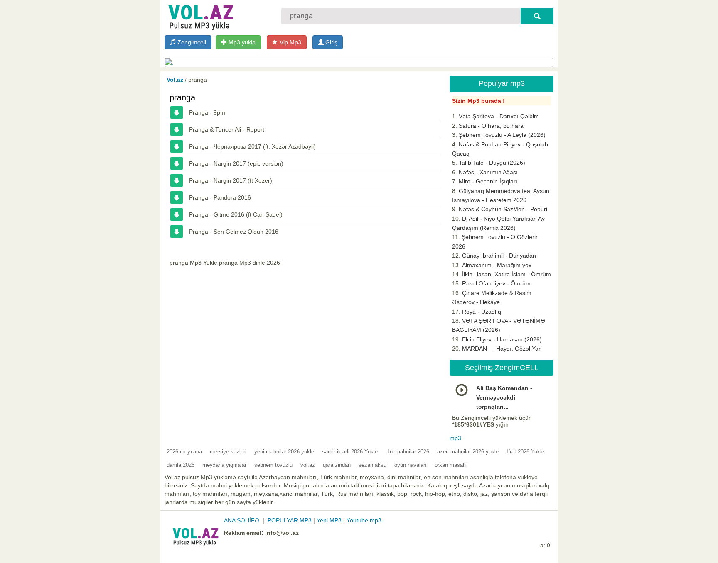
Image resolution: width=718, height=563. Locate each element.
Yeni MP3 (329, 520)
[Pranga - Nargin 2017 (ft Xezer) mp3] (176, 180)
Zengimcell (191, 42)
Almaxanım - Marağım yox (496, 265)
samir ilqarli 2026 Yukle (350, 451)
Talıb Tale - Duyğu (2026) (492, 162)
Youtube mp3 (364, 520)
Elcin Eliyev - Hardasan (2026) (502, 339)
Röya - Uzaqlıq (481, 311)
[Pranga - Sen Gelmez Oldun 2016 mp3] (176, 231)
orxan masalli (451, 465)
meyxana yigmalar (224, 465)
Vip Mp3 (289, 42)
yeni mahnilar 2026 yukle (284, 451)
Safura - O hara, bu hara (491, 125)
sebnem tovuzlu (273, 465)
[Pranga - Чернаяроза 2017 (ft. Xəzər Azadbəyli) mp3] (176, 146)
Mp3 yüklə (241, 42)
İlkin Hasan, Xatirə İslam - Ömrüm (506, 274)
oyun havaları (410, 465)
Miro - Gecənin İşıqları (488, 181)
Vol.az (175, 79)
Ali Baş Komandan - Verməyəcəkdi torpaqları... (504, 397)
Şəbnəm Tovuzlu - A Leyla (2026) (502, 135)
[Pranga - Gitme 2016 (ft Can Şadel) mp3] (176, 214)
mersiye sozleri (228, 451)
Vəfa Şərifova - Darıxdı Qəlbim (499, 116)
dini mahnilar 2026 (407, 451)
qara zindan (337, 465)
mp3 (455, 438)
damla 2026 (180, 465)
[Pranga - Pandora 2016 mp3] (176, 197)
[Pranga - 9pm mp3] (176, 112)
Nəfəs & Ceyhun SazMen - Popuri (503, 209)
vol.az (307, 465)
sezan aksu (372, 465)
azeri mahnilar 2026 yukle (468, 451)
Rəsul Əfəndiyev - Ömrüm (496, 283)
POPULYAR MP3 (290, 520)
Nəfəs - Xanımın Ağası (488, 172)
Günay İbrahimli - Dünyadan (499, 255)
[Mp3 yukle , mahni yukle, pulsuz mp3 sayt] (200, 15)
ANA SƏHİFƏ (241, 520)
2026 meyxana (184, 451)
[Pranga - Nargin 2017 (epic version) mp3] (176, 163)
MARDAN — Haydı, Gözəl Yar (501, 348)
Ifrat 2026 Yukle (525, 451)
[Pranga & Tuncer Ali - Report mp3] (176, 129)
